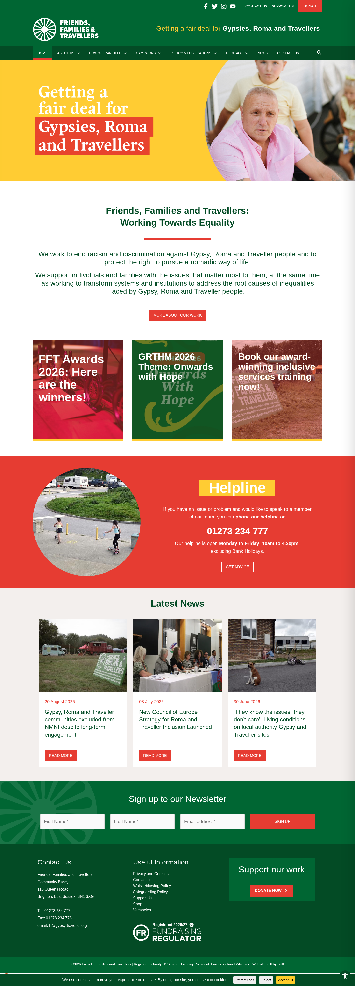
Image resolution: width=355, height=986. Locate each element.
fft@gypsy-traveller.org (68, 925)
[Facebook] (206, 6)
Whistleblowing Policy (152, 886)
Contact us (142, 880)
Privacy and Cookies (151, 874)
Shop (137, 904)
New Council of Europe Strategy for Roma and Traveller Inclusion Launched (175, 719)
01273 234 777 (57, 911)
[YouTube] (233, 6)
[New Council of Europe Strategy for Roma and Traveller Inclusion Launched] (177, 655)
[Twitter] (215, 6)
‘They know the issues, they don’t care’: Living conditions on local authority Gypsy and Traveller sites (270, 723)
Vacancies (142, 910)
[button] (76, 53)
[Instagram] (224, 6)
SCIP (281, 964)
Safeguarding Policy (150, 892)
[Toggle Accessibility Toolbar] (345, 976)
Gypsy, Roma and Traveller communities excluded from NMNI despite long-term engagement (79, 723)
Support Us (142, 898)
